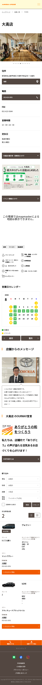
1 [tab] (13, 64)
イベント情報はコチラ (10, 199)
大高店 (4, 563)
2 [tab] (15, 64)
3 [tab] (17, 64)
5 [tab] (20, 64)
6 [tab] (22, 64)
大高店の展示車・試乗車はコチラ (13, 156)
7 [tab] (24, 64)
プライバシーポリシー (21, 670)
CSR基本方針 (21, 666)
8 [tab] (25, 64)
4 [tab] (19, 64)
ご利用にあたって (21, 673)
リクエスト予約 (8, 572)
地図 (5, 81)
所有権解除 (21, 663)
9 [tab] (27, 64)
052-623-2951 (8, 97)
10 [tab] (29, 64)
